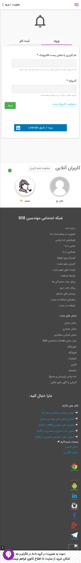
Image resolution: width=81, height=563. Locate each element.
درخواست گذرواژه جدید (64, 104)
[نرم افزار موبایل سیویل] (74, 487)
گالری (73, 365)
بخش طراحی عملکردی (65, 335)
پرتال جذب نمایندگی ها (63, 282)
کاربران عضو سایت (66, 264)
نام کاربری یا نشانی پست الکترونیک (56, 55)
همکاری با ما (69, 252)
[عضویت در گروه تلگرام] (74, 536)
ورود (57, 41)
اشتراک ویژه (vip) (66, 258)
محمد (27, 201)
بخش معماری (69, 329)
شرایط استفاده (68, 276)
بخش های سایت (67, 316)
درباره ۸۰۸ (70, 228)
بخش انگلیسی (70, 453)
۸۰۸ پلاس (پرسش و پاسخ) (62, 377)
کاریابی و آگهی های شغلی (63, 382)
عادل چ (59, 201)
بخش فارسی (71, 447)
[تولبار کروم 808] (74, 468)
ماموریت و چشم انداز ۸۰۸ (62, 234)
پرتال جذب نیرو (67, 288)
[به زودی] (24, 148)
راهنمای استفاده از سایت (63, 300)
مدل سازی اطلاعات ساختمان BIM (59, 341)
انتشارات (72, 359)
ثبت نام (25, 41)
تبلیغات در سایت (67, 306)
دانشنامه (72, 371)
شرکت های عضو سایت (64, 270)
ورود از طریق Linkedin (40, 127)
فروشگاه (72, 353)
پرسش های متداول (65, 294)
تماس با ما (70, 246)
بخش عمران (70, 323)
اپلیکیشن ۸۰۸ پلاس (65, 240)
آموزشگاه (71, 347)
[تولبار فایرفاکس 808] (74, 478)
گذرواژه (71, 81)
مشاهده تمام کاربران (40, 168)
